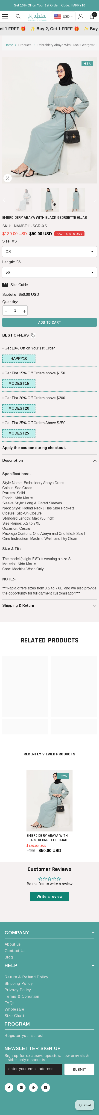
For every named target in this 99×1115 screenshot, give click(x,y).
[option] (49, 120)
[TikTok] (45, 1087)
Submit (79, 1069)
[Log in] (80, 16)
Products (25, 45)
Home (9, 45)
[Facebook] (9, 1087)
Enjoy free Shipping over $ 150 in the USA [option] (49, 5)
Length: (11, 262)
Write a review (49, 897)
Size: (9, 241)
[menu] (5, 16)
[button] (3, 199)
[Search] (18, 16)
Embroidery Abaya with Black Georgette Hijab (47, 838)
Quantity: (10, 302)
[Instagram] (21, 1087)
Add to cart (49, 322)
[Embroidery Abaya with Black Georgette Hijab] (49, 800)
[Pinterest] (33, 1087)
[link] (25, 721)
